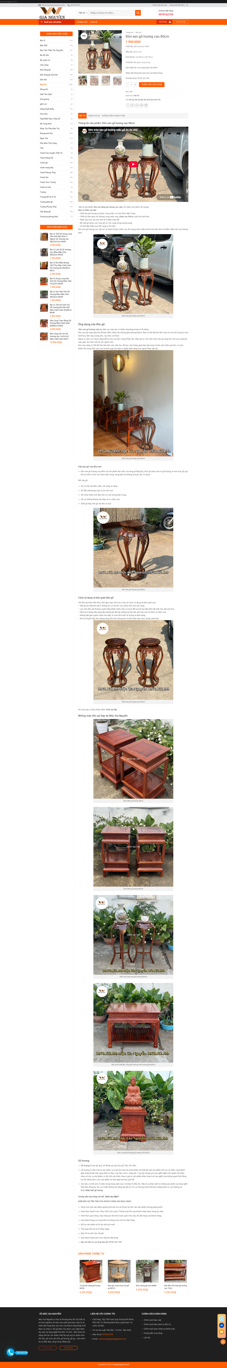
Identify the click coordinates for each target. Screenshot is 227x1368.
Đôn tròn (157, 100)
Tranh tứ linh (45, 187)
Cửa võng (44, 65)
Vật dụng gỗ (45, 211)
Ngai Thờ (44, 138)
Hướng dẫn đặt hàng (177, 5)
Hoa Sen (44, 114)
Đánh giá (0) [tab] (94, 116)
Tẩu (41, 148)
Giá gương (44, 99)
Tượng (43, 192)
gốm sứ (43, 104)
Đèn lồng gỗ (45, 70)
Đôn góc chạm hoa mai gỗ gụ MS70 (118, 1287)
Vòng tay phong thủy (49, 216)
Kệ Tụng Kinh (45, 124)
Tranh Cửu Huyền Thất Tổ (51, 153)
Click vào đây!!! (111, 1196)
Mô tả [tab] (82, 116)
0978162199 (107, 1334)
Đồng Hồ (44, 89)
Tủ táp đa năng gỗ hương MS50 (90, 1287)
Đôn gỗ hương (149, 100)
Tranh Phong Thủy (48, 172)
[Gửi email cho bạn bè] (137, 105)
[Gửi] (138, 13)
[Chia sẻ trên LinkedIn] (146, 105)
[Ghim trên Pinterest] (142, 105)
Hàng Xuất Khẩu (47, 109)
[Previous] (82, 52)
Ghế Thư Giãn (46, 94)
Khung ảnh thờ (46, 133)
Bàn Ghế (43, 45)
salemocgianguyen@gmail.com (112, 1339)
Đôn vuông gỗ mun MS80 (146, 1286)
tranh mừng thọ (46, 167)
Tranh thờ (44, 177)
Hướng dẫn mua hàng (153, 1333)
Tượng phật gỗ (46, 202)
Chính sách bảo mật (160, 5)
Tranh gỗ (44, 163)
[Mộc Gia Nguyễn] (56, 13)
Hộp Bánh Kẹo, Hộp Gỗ (50, 119)
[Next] (117, 52)
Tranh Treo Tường (48, 182)
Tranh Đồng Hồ (46, 158)
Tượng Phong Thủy (48, 207)
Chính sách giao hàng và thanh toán (159, 1329)
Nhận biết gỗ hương (94, 1190)
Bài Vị (42, 40)
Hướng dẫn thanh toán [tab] (113, 116)
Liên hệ (93, 22)
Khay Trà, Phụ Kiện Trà (49, 128)
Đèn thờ (43, 79)
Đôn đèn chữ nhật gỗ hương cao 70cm (175, 1287)
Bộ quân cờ (45, 60)
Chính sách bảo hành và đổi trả (157, 1324)
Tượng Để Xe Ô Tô (48, 197)
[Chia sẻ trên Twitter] (132, 105)
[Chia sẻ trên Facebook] (128, 105)
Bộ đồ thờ (44, 55)
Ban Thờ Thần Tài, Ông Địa (51, 50)
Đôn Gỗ (43, 84)
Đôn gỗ (131, 100)
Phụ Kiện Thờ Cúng (48, 143)
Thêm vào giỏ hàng (151, 84)
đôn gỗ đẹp (139, 100)
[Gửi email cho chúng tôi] (187, 5)
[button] (164, 22)
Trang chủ (82, 22)
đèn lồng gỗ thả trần (49, 75)
